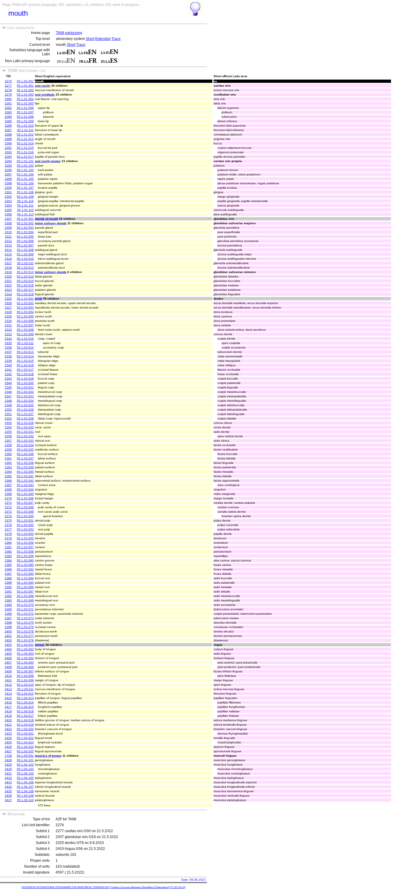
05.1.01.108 (25, 192)
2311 (8, 236)
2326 (8, 303)
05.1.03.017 (25, 369)
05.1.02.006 (25, 241)
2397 (8, 618)
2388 (8, 578)
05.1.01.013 (25, 139)
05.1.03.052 (25, 525)
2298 (8, 178)
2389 (8, 582)
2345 (8, 387)
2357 (8, 440)
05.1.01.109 (25, 196)
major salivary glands (51, 223)
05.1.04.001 (25, 644)
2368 (8, 489)
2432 (8, 777)
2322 (8, 285)
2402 (8, 640)
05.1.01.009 (25, 121)
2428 (8, 760)
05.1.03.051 (25, 520)
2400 (8, 631)
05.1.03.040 (25, 471)
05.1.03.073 (25, 618)
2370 (8, 498)
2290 (8, 143)
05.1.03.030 (25, 427)
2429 (8, 764)
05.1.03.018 (25, 374)
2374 (8, 516)
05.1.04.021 (25, 733)
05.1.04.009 (25, 680)
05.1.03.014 (25, 356)
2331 (8, 325)
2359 (8, 449)
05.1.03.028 (25, 418)
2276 (8, 81)
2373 (8, 511)
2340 (8, 365)
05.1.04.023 (25, 742)
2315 (8, 254)
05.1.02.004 (25, 232)
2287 (8, 130)
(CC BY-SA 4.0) (177, 887)
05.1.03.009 (25, 334)
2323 (8, 289)
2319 (8, 272)
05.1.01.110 (25, 201)
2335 (8, 343)
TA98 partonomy (69, 33)
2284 (8, 116)
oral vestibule (45, 94)
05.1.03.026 (25, 409)
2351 (8, 414)
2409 (8, 671)
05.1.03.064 (25, 578)
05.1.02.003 (25, 227)
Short (90, 39)
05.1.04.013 (25, 698)
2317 (8, 263)
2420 (8, 720)
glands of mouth (46, 218)
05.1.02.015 (25, 281)
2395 (8, 609)
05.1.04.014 (25, 702)
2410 (8, 675)
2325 (8, 298)
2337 (8, 352)
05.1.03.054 (25, 533)
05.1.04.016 (25, 711)
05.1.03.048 (25, 507)
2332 (8, 329)
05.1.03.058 (25, 551)
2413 (8, 689)
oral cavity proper (48, 161)
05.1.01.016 (25, 152)
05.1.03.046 (25, 498)
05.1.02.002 (25, 223)
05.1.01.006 (25, 107)
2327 (8, 307)
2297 (8, 174)
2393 (8, 600)
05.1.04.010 (25, 684)
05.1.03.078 (25, 640)
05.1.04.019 (25, 724)
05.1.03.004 (25, 312)
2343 (8, 378)
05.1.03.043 (25, 485)
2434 (8, 786)
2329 (8, 316)
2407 (8, 662)
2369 (8, 493)
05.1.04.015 (25, 706)
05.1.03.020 (25, 383)
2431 (8, 773)
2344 (8, 383)
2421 (8, 724)
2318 (8, 267)
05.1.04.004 (25, 658)
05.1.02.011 (25, 263)
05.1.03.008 (25, 329)
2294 (8, 161)
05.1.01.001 (25, 85)
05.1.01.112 (25, 210)
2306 (8, 214)
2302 (8, 196)
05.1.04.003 (25, 653)
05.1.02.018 (25, 294)
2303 (8, 201)
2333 (8, 334)
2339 (8, 360)
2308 (8, 223)
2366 (8, 480)
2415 (8, 698)
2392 (8, 596)
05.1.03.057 (25, 547)
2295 (8, 165)
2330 (8, 320)
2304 (8, 205)
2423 (8, 733)
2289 (8, 139)
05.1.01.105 (25, 178)
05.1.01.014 (25, 143)
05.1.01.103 (25, 170)
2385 (8, 564)
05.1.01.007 (25, 112)
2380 (8, 542)
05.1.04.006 (25, 667)
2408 (8, 667)
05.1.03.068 (25, 596)
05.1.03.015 (25, 360)
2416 (8, 702)
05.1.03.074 (25, 622)
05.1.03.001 (25, 298)
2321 (8, 281)
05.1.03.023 (25, 396)
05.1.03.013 (25, 352)
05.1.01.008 (25, 116)
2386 (8, 569)
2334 (8, 338)
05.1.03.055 (25, 538)
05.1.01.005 (25, 103)
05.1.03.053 (25, 529)
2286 (8, 125)
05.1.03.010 (25, 338)
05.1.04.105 (25, 777)
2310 (8, 232)
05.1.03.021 (25, 387)
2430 (8, 769)
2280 (8, 99)
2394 (8, 604)
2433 (8, 782)
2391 (8, 591)
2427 (8, 751)
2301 (8, 192)
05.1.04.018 (25, 720)
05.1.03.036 (25, 454)
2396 (8, 613)
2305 (8, 210)
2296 (8, 170)
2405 (8, 653)
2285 (8, 121)
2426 (8, 746)
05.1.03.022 (25, 391)
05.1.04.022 (25, 738)
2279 (8, 94)
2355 (8, 431)
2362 (8, 462)
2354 (8, 427)
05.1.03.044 (25, 489)
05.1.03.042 (25, 480)
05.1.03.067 (25, 591)
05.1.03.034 (25, 445)
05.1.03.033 (25, 440)
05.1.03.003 (25, 307)
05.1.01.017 (25, 156)
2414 (8, 693)
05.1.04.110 (25, 800)
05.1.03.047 (25, 502)
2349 (8, 405)
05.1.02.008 (25, 249)
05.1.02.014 (25, 276)
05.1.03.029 (25, 422)
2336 (8, 347)
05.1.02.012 (25, 267)
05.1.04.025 (25, 751)
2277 (8, 85)
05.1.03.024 (25, 400)
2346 (8, 391)
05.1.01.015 (25, 147)
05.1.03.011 (25, 343)
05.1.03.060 (25, 560)
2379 (8, 538)
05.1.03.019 (25, 378)
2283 (8, 112)
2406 (8, 658)
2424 (8, 738)
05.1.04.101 (25, 760)
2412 (8, 684)
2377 (8, 529)
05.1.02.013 (25, 272)
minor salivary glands (51, 272)
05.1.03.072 (25, 613)
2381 (8, 547)
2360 (8, 454)
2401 (8, 635)
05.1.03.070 (25, 604)
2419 (8, 715)
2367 (8, 485)
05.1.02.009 (25, 254)
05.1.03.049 (25, 511)
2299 (8, 183)
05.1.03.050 (25, 516)
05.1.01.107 (25, 187)
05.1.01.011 (25, 130)
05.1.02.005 (25, 236)
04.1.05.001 (25, 755)
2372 (8, 507)
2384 (8, 560)
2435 (8, 791)
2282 (8, 107)
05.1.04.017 (25, 715)
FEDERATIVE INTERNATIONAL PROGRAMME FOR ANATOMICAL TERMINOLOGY (66, 887)
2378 (8, 533)
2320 (8, 276)
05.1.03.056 (25, 542)
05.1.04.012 (25, 693)
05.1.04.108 (25, 791)
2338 (8, 356)
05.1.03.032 (25, 436)
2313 (8, 245)
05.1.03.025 (25, 405)
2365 (8, 476)
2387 (8, 573)
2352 (8, 418)
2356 (8, 436)
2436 (8, 795)
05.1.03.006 (25, 320)
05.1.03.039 (25, 467)
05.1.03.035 (25, 449)
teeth (38, 298)
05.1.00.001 (25, 81)
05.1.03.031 (25, 431)
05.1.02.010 (25, 258)
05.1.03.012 (25, 347)
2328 (8, 312)
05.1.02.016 (25, 285)
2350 (8, 409)
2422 (8, 729)
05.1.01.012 (25, 134)
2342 (8, 374)
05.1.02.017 (25, 289)
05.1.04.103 (25, 769)
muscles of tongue (48, 755)
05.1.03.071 (25, 609)
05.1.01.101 (25, 161)
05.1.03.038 (25, 462)
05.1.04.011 (25, 689)
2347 (8, 396)
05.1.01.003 (25, 94)
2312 (8, 241)
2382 (8, 551)
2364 (8, 471)
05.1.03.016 (25, 365)
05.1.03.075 (25, 627)
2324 (8, 294)
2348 (8, 400)
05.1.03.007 (25, 325)
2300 (8, 187)
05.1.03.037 (25, 458)
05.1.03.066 (25, 587)
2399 (8, 627)
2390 (8, 587)
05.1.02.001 (25, 218)
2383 (8, 556)
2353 (8, 422)
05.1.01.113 (25, 214)
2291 (8, 147)
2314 (8, 249)
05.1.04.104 (25, 773)
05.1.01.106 (25, 183)
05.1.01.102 (25, 165)
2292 (8, 152)
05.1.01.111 (25, 205)
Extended (103, 39)
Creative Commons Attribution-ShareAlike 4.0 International (139, 887)
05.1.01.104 (25, 174)
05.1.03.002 (25, 303)
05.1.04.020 (25, 729)
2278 (8, 90)
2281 (8, 103)
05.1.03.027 (25, 414)
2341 (8, 369)
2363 (8, 467)
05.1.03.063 (25, 573)
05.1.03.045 (25, 493)
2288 (8, 134)
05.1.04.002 (25, 649)
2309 (8, 227)
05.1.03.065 (25, 582)
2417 (8, 706)
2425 (8, 742)
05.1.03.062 (25, 569)
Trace (116, 39)
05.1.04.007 (25, 671)
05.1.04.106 (25, 782)
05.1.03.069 (25, 600)
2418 (8, 711)
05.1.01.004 (25, 99)
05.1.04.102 (25, 764)
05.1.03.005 (25, 316)
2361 (8, 458)
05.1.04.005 (25, 662)
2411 (8, 680)
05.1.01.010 (25, 125)
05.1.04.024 (25, 746)
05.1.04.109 (25, 795)
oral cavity (42, 85)
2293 (8, 156)
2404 (8, 649)
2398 (8, 622)
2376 (8, 525)
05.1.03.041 (25, 476)
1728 (8, 755)
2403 (8, 644)
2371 (8, 502)
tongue (40, 644)
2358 (8, 445)
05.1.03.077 (25, 635)
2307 (8, 218)
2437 (8, 800)
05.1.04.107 (25, 786)
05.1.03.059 (25, 556)
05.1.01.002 (25, 90)
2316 (8, 258)
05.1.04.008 (25, 675)
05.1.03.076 (25, 631)
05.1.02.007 (25, 245)
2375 (8, 520)
